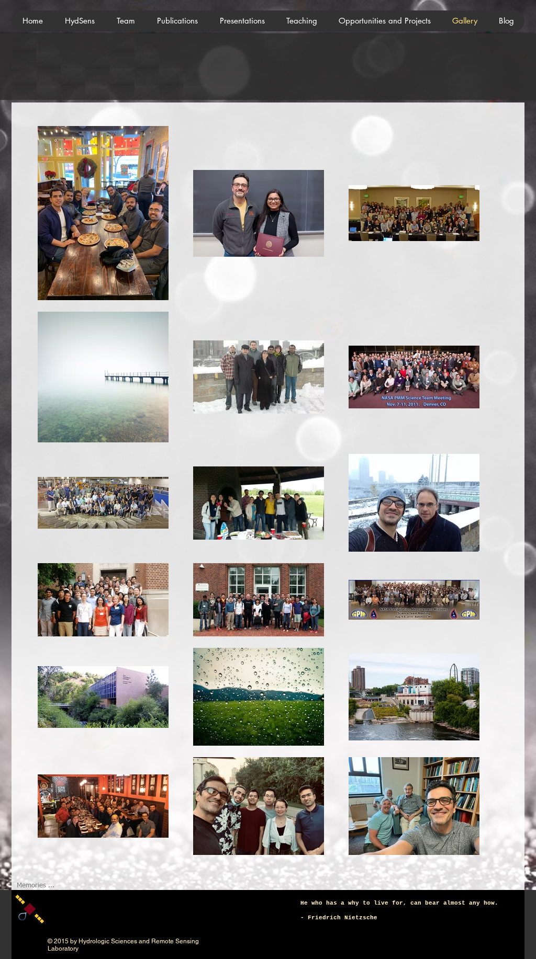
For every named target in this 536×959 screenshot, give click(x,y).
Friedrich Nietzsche (342, 918)
